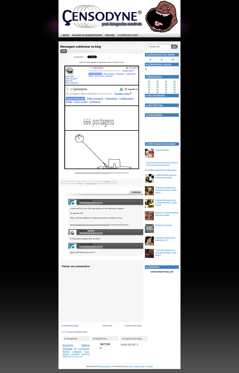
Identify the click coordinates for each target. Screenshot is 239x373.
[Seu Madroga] (158, 90)
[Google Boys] (166, 82)
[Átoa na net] (149, 92)
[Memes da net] (149, 87)
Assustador (85, 354)
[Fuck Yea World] (149, 84)
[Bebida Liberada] (149, 82)
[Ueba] (175, 90)
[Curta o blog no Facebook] (150, 60)
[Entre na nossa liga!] (146, 69)
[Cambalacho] (175, 82)
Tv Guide (149, 366)
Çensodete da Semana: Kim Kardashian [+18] (165, 238)
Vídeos (85, 345)
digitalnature (106, 366)
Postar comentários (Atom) (77, 332)
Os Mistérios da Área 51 (163, 225)
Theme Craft (127, 366)
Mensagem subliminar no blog (80, 47)
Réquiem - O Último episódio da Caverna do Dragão (167, 213)
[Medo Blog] (166, 84)
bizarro (87, 352)
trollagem (77, 351)
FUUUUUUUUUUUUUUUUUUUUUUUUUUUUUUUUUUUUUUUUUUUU (162, 163)
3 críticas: (136, 192)
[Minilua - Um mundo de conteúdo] (175, 87)
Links (69, 356)
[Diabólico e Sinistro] (158, 82)
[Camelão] (175, 92)
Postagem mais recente (70, 325)
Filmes (64, 356)
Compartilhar (79, 57)
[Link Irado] (158, 92)
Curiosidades (84, 348)
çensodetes (75, 354)
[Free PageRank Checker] (105, 344)
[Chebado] (175, 84)
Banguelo (91, 231)
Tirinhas (107, 181)
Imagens (67, 345)
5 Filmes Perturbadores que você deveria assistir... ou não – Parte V (166, 189)
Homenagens (75, 356)
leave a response (92, 183)
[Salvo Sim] (158, 87)
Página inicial (107, 325)
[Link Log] (166, 92)
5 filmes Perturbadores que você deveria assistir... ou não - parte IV (166, 252)
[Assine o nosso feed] (162, 60)
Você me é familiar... (162, 150)
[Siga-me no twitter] (173, 60)
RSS (80, 183)
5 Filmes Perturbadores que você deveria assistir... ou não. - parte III (166, 202)
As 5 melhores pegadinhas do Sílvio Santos (160, 170)
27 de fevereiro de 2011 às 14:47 (91, 247)
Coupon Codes (139, 366)
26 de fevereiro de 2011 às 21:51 (91, 203)
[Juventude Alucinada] (166, 87)
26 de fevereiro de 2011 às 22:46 (91, 233)
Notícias (66, 351)
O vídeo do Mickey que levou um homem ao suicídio (166, 176)
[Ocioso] (166, 90)
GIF (75, 348)
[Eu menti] (158, 84)
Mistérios (65, 354)
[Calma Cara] (149, 90)
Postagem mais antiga (133, 325)
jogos (81, 356)
